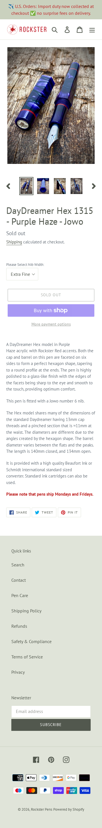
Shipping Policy (26, 611)
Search (17, 565)
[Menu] (92, 29)
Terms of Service (27, 657)
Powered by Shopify (68, 809)
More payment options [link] (51, 324)
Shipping (14, 242)
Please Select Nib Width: (25, 264)
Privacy (18, 672)
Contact (18, 580)
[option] (26, 186)
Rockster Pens (41, 809)
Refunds (19, 626)
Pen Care (19, 595)
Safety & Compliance (31, 641)
